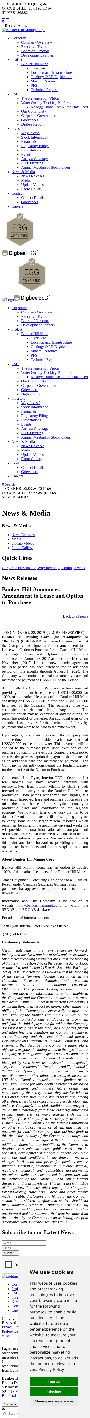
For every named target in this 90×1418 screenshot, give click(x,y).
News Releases (32, 176)
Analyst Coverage (34, 159)
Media (26, 180)
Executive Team (33, 47)
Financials (28, 141)
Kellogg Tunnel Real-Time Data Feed (59, 107)
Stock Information (34, 137)
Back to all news (75, 616)
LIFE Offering (32, 163)
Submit (9, 1253)
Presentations (31, 150)
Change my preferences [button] (54, 1401)
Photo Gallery (31, 189)
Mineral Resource (44, 81)
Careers (17, 206)
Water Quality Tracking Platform (46, 103)
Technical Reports (44, 90)
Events (26, 154)
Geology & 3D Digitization (51, 77)
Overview (38, 68)
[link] (51, 1369)
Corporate (19, 38)
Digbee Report (32, 124)
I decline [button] (54, 1391)
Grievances (29, 120)
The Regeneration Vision (40, 98)
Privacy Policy (51, 1369)
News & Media (23, 172)
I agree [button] (54, 1381)
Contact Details (32, 198)
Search (9, 484)
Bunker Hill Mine (34, 64)
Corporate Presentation (19, 568)
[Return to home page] (23, 30)
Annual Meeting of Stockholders (46, 167)
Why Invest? (30, 133)
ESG (15, 94)
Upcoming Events (71, 568)
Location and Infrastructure (51, 72)
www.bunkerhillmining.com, (39, 905)
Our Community (33, 111)
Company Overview (36, 42)
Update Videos (32, 185)
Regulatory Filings (35, 146)
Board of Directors (35, 51)
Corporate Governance (38, 116)
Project (17, 60)
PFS (34, 85)
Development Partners (38, 55)
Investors (18, 129)
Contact (17, 193)
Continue (10, 1404)
